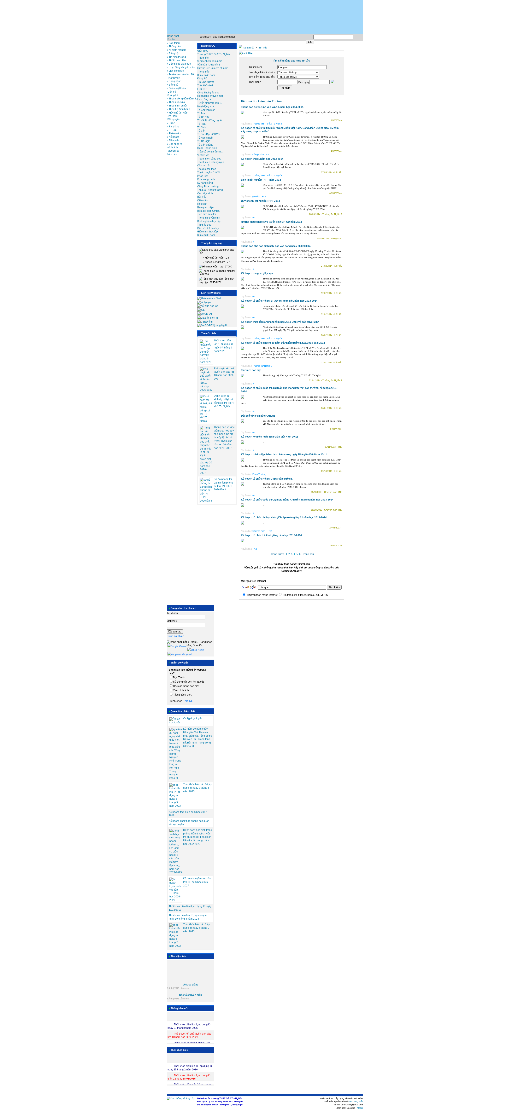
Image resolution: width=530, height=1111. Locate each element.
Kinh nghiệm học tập (208, 221)
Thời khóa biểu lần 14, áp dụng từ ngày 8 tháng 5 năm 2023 (197, 788)
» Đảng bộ (172, 53)
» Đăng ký (172, 84)
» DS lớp (172, 130)
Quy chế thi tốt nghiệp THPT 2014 (260, 200)
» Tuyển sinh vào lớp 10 (180, 74)
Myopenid (186, 654)
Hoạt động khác (206, 106)
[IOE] (201, 309)
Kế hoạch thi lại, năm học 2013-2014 (262, 158)
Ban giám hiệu (205, 207)
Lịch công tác (204, 99)
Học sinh (202, 203)
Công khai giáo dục (208, 92)
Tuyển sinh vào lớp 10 (209, 103)
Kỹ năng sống (205, 182)
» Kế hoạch (173, 136)
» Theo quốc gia (176, 102)
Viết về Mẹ (203, 155)
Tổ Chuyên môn (206, 110)
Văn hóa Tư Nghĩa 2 (208, 64)
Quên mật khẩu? (175, 636)
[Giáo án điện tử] (207, 317)
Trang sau (308, 554)
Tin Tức (263, 47)
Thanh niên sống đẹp (209, 158)
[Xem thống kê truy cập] (181, 1098)
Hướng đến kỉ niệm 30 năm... (213, 68)
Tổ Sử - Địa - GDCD (208, 134)
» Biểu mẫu (173, 140)
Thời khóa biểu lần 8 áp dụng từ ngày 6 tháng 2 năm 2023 (196, 928)
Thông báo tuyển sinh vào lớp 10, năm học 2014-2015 (272, 107)
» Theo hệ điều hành (178, 109)
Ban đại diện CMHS (208, 210)
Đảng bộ (202, 78)
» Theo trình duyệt (177, 105)
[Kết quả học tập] (207, 306)
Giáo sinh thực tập (207, 231)
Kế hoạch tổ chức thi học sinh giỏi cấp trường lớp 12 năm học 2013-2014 (284, 517)
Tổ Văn (201, 130)
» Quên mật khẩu (176, 88)
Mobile (360, 1108)
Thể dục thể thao (206, 169)
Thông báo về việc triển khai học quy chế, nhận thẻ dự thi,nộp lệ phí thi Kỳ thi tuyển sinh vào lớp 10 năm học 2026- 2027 (224, 438)
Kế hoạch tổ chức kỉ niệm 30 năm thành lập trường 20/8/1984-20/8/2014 (283, 342)
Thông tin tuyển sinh (208, 217)
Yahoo (201, 649)
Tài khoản (172, 613)
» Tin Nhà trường (176, 57)
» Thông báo (174, 46)
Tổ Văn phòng (205, 144)
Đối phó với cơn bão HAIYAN (258, 415)
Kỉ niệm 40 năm (206, 75)
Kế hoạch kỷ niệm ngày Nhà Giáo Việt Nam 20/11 (269, 436)
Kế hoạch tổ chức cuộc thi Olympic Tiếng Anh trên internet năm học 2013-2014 (287, 499)
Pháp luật (202, 176)
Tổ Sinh (201, 127)
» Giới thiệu (173, 43)
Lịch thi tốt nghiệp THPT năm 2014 (261, 179)
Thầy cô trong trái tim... (210, 151)
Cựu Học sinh (205, 193)
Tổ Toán (201, 113)
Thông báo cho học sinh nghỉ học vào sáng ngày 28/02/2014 (276, 246)
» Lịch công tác (175, 70)
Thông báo (203, 71)
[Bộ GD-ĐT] (204, 313)
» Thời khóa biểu (176, 60)
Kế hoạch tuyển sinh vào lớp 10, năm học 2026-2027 (197, 882)
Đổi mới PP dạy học (208, 228)
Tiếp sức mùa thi (206, 214)
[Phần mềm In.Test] (209, 298)
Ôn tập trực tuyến (192, 718)
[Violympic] (204, 302)
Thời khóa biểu (205, 85)
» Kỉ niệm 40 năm (176, 49)
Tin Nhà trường (205, 82)
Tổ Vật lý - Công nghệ (209, 120)
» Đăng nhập (174, 81)
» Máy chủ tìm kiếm (177, 112)
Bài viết (201, 196)
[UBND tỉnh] (205, 321)
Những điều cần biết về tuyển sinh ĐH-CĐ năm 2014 (271, 221)
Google (183, 646)
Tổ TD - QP (203, 141)
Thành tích (203, 57)
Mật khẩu (172, 621)
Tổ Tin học (203, 116)
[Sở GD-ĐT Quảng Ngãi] (212, 325)
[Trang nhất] (246, 47)
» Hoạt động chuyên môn (181, 67)
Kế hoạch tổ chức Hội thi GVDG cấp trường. (267, 478)
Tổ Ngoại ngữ (205, 137)
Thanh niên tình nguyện (210, 162)
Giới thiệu (202, 50)
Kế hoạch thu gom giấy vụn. (257, 273)
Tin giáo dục (204, 224)
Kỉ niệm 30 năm (206, 235)
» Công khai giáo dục (179, 63)
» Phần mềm (174, 133)
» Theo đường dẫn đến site (182, 98)
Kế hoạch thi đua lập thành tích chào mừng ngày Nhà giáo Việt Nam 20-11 (284, 454)
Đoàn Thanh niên (207, 148)
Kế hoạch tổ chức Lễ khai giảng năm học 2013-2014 (271, 535)
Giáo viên (202, 200)
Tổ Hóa (201, 123)
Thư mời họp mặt (251, 370)
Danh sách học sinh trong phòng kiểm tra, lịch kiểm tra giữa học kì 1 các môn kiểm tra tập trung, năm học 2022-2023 (197, 837)
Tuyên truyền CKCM (208, 172)
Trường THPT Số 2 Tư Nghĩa (213, 54)
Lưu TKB (202, 89)
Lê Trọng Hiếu (356, 1101)
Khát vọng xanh (206, 179)
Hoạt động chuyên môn (210, 95)
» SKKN (171, 123)
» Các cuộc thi (175, 144)
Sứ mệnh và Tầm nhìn (209, 61)
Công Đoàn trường (208, 186)
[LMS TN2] (246, 52)
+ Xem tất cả (174, 997)
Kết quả (188, 701)
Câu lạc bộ (203, 165)
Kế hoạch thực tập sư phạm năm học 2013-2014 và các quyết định (280, 321)
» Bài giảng (173, 126)
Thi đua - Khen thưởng (210, 190)
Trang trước (277, 554)
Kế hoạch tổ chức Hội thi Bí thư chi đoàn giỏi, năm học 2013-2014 (279, 300)
